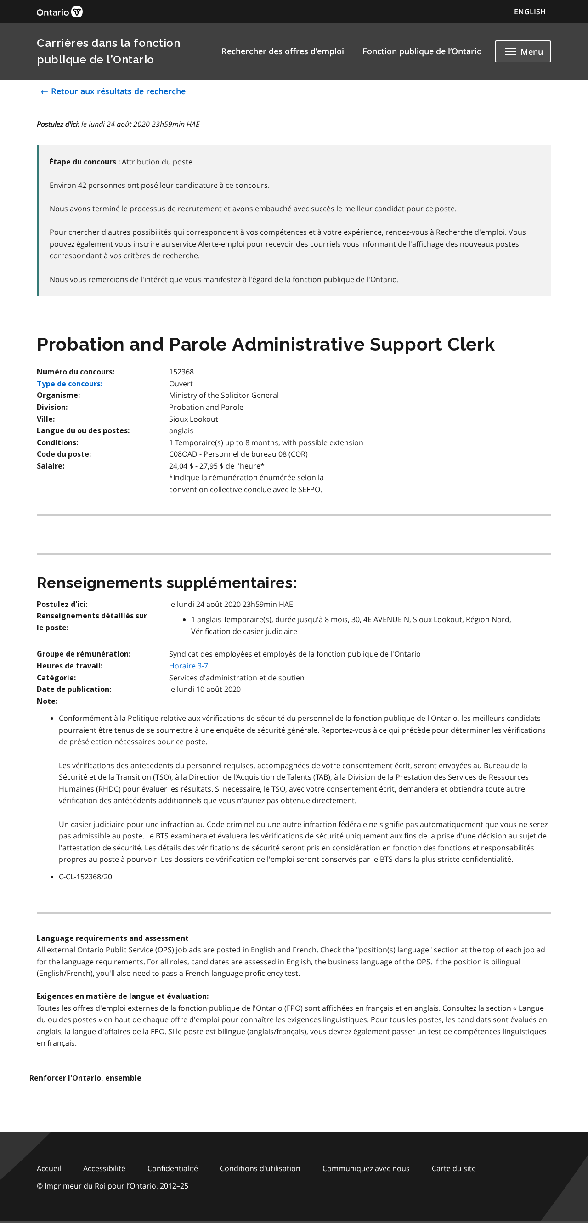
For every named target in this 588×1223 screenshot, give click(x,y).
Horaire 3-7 (188, 666)
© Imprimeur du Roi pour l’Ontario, (112, 1186)
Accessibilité (104, 1168)
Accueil (49, 1168)
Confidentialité (172, 1168)
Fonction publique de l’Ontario (422, 51)
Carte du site (454, 1168)
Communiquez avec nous (366, 1168)
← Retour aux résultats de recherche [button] (113, 90)
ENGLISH (530, 11)
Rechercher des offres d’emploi (282, 51)
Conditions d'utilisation (260, 1168)
